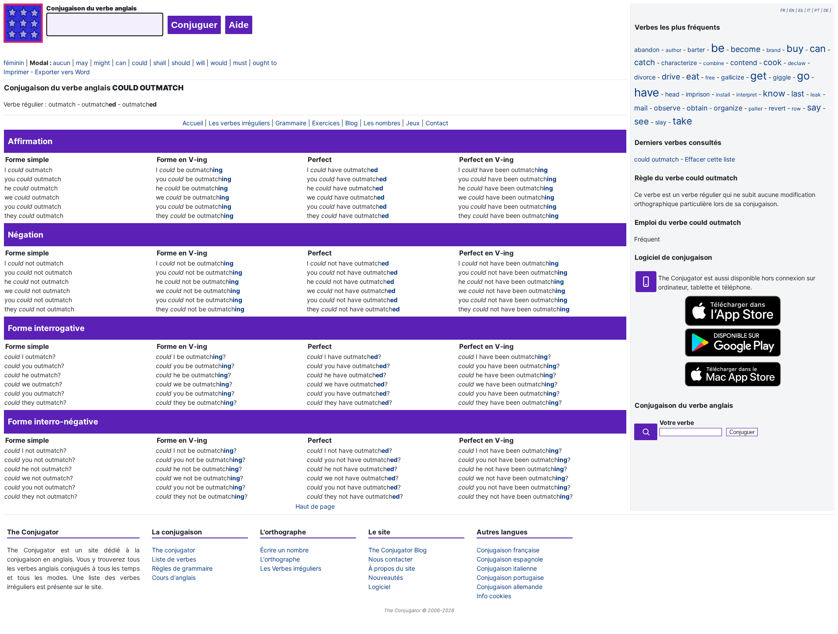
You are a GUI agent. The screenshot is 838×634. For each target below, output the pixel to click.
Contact (437, 123)
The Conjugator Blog (397, 550)
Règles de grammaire (182, 568)
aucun (61, 62)
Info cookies (494, 596)
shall (159, 62)
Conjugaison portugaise (510, 577)
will (200, 62)
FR (782, 10)
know (774, 93)
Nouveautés (385, 577)
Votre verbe (676, 422)
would (218, 62)
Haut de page (315, 506)
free (710, 77)
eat (692, 76)
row (796, 108)
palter (755, 108)
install (723, 94)
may (82, 62)
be (718, 48)
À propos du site (391, 568)
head (672, 94)
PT (817, 10)
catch (644, 62)
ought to (265, 62)
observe (667, 107)
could (140, 62)
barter (696, 49)
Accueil (192, 123)
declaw (797, 63)
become (745, 49)
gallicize (732, 77)
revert (777, 108)
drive (671, 76)
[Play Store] (733, 354)
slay (660, 122)
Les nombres (382, 123)
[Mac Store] (733, 387)
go (803, 75)
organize (728, 107)
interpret (746, 94)
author (673, 50)
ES (800, 10)
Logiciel (379, 586)
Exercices (326, 123)
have (646, 92)
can (121, 62)
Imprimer (16, 72)
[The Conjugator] (23, 24)
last (797, 93)
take (682, 121)
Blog (351, 123)
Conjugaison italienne (507, 568)
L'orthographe (280, 559)
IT (809, 10)
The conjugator (173, 550)
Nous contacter (390, 559)
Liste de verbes (174, 559)
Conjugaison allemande (510, 586)
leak (816, 94)
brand (773, 50)
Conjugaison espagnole (510, 559)
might (102, 62)
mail (641, 107)
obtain (697, 107)
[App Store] (733, 323)
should (181, 62)
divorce (645, 77)
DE (826, 10)
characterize (679, 62)
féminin (13, 62)
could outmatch (656, 159)
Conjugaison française (508, 550)
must (240, 62)
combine (713, 63)
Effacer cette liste (710, 159)
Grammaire (290, 123)
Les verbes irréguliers (239, 123)
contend (743, 62)
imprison (698, 94)
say (814, 107)
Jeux (413, 123)
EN (791, 10)
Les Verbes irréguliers (290, 568)
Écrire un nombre (284, 550)
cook (772, 62)
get (758, 75)
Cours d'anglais (174, 577)
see (641, 121)
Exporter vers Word (62, 72)
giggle (782, 77)
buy (795, 48)
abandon (646, 49)
